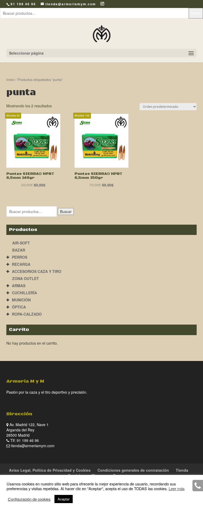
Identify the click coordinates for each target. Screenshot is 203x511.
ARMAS (18, 285)
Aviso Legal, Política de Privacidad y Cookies (50, 470)
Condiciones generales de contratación (133, 470)
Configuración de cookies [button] (29, 499)
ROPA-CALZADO (27, 314)
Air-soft (21, 242)
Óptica (19, 307)
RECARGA (21, 264)
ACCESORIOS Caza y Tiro (36, 271)
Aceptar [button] (64, 499)
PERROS (19, 257)
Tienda (182, 470)
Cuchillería (24, 292)
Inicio (10, 79)
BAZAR (18, 250)
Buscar (196, 13)
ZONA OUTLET (25, 278)
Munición (21, 299)
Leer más (176, 488)
